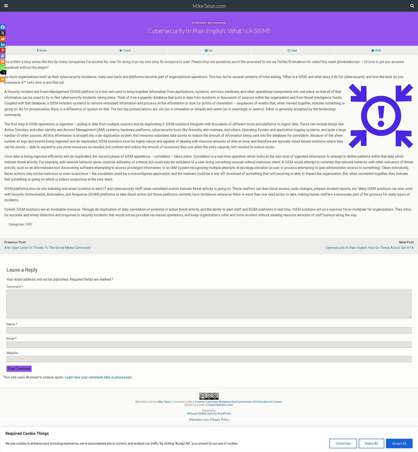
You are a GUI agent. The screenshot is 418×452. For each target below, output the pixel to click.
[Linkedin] (2, 44)
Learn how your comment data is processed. (98, 377)
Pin (210, 50)
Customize (343, 443)
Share (42, 50)
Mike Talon (164, 401)
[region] (209, 439)
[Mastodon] (2, 56)
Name (12, 324)
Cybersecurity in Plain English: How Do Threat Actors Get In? (368, 248)
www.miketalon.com (220, 404)
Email (12, 339)
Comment (15, 287)
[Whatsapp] (2, 67)
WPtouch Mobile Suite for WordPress (209, 413)
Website (12, 353)
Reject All (371, 443)
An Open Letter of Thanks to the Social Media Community (49, 248)
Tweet (127, 50)
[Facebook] (2, 27)
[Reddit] (2, 38)
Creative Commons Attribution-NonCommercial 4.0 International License (238, 401)
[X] (2, 33)
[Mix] (2, 62)
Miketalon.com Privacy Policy (209, 419)
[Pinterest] (2, 50)
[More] (2, 79)
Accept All (399, 443)
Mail (294, 50)
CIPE (28, 224)
